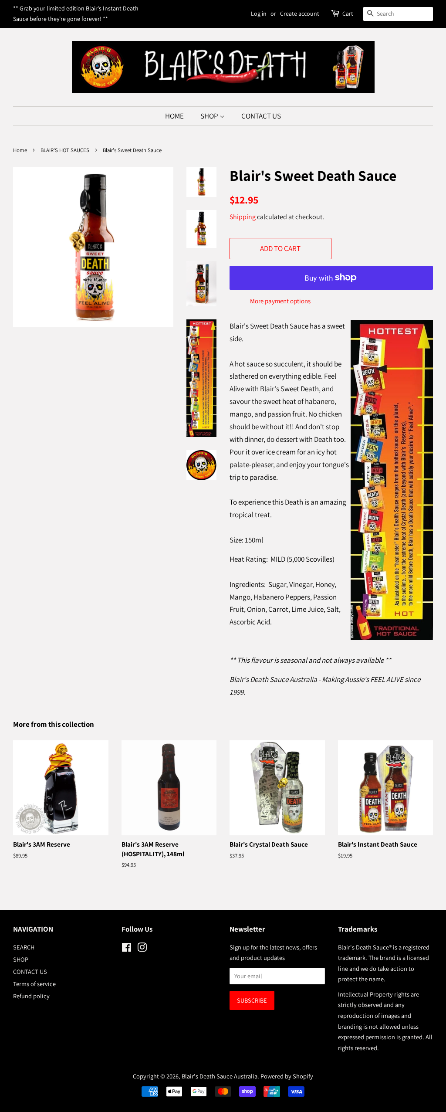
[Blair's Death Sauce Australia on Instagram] (142, 949)
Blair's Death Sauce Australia (219, 1076)
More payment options (280, 301)
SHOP (210, 116)
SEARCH (23, 947)
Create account (299, 13)
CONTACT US (261, 116)
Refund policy (31, 996)
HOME (174, 116)
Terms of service (34, 984)
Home (20, 150)
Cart (347, 13)
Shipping (243, 216)
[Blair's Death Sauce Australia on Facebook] (127, 949)
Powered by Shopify (286, 1076)
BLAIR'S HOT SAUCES (65, 150)
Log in (259, 13)
